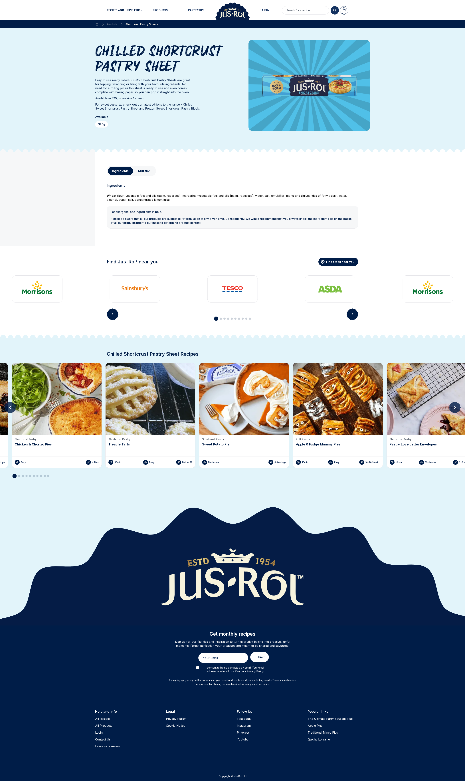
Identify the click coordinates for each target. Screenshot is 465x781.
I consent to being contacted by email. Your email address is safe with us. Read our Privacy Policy (235, 669)
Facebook (244, 719)
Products (160, 10)
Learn (264, 10)
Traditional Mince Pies (323, 732)
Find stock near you (340, 262)
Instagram (244, 725)
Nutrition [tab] (144, 171)
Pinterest (243, 732)
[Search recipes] (335, 10)
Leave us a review (107, 746)
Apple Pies (315, 725)
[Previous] (10, 407)
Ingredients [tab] (120, 171)
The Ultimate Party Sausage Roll (330, 719)
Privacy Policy (176, 719)
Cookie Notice (175, 725)
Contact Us (103, 739)
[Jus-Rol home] (232, 10)
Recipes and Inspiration (125, 10)
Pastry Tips (196, 10)
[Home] (97, 24)
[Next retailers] (352, 314)
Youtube (242, 739)
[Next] (455, 407)
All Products (103, 725)
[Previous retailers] (112, 314)
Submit (259, 657)
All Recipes (102, 719)
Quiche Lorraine (319, 739)
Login (99, 732)
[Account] (344, 10)
